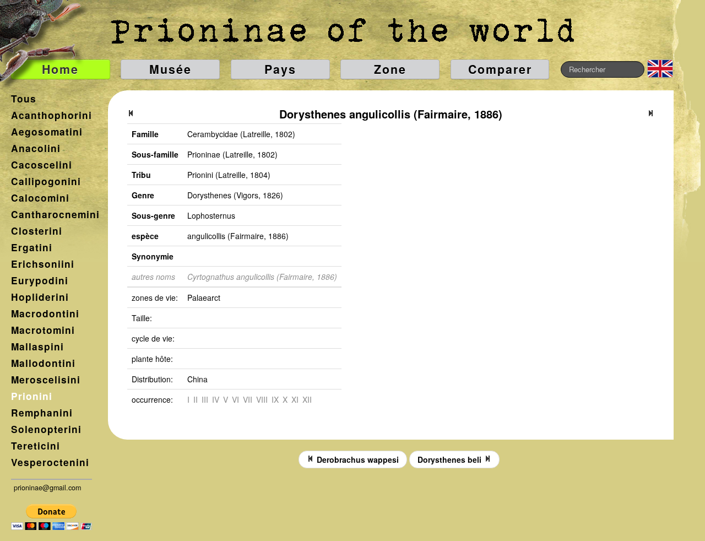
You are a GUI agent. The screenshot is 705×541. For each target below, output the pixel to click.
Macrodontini (45, 313)
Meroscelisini (45, 379)
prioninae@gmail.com (47, 488)
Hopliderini (40, 297)
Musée (170, 69)
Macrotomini (43, 330)
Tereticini (35, 445)
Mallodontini (43, 363)
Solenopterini (46, 429)
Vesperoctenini (50, 462)
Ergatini (31, 247)
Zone (390, 69)
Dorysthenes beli (450, 459)
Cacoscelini (41, 164)
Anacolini (36, 148)
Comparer (500, 69)
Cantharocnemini (55, 214)
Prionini (31, 396)
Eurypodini (39, 280)
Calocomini (40, 197)
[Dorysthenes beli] (650, 114)
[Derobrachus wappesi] (131, 114)
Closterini (36, 230)
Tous (23, 98)
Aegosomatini (47, 131)
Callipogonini (46, 181)
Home (60, 69)
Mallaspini (37, 346)
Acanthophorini (51, 115)
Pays (280, 69)
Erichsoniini (42, 263)
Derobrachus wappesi (356, 459)
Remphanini (42, 412)
